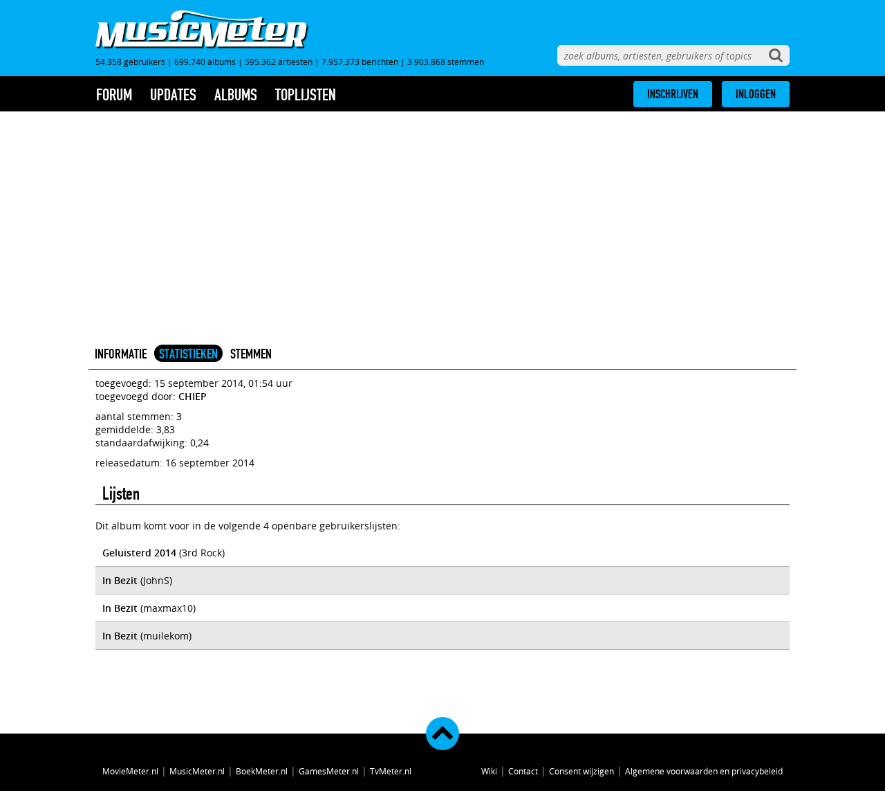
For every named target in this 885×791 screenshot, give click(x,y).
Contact (523, 770)
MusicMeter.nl (197, 770)
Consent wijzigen (581, 770)
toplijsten (305, 94)
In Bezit (120, 580)
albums (235, 94)
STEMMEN (251, 353)
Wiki (489, 770)
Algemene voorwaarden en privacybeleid (704, 770)
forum (114, 94)
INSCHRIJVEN (672, 94)
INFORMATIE (121, 353)
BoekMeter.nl (262, 770)
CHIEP (192, 396)
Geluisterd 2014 (139, 552)
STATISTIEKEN (188, 353)
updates (173, 94)
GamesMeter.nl (329, 770)
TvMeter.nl (390, 770)
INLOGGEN (756, 94)
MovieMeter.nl (130, 770)
